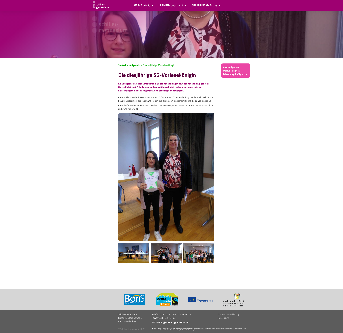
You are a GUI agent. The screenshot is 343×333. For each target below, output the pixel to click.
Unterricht (171, 5)
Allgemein (135, 65)
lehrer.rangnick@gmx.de (235, 74)
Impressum (223, 318)
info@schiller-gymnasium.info (174, 322)
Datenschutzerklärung (228, 314)
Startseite (123, 65)
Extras (204, 5)
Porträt (142, 5)
